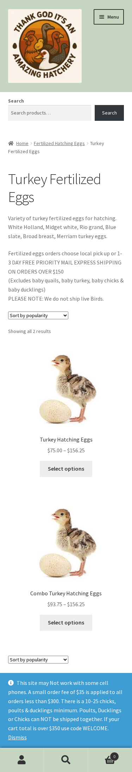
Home (22, 143)
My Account (22, 760)
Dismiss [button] (17, 737)
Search (16, 101)
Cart (101, 754)
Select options (66, 468)
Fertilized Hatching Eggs (59, 143)
